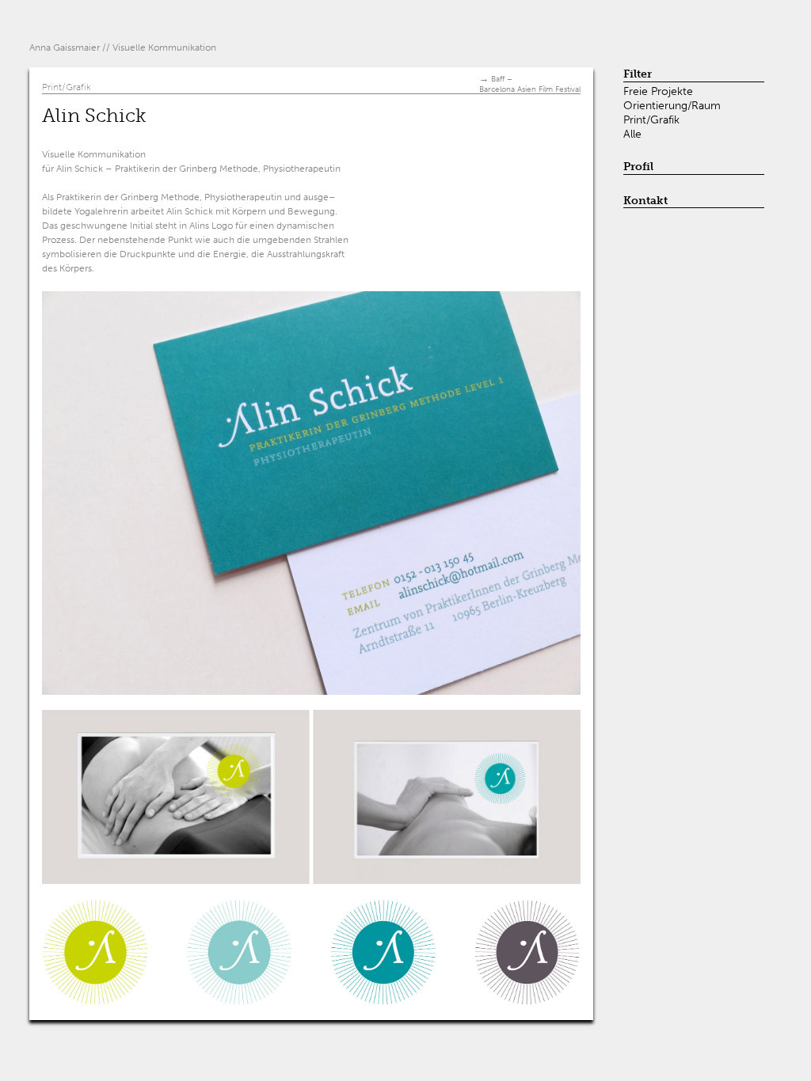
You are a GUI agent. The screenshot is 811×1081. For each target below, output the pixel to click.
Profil (638, 166)
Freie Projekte (658, 91)
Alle (632, 134)
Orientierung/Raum (672, 105)
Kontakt (645, 200)
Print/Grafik (651, 119)
